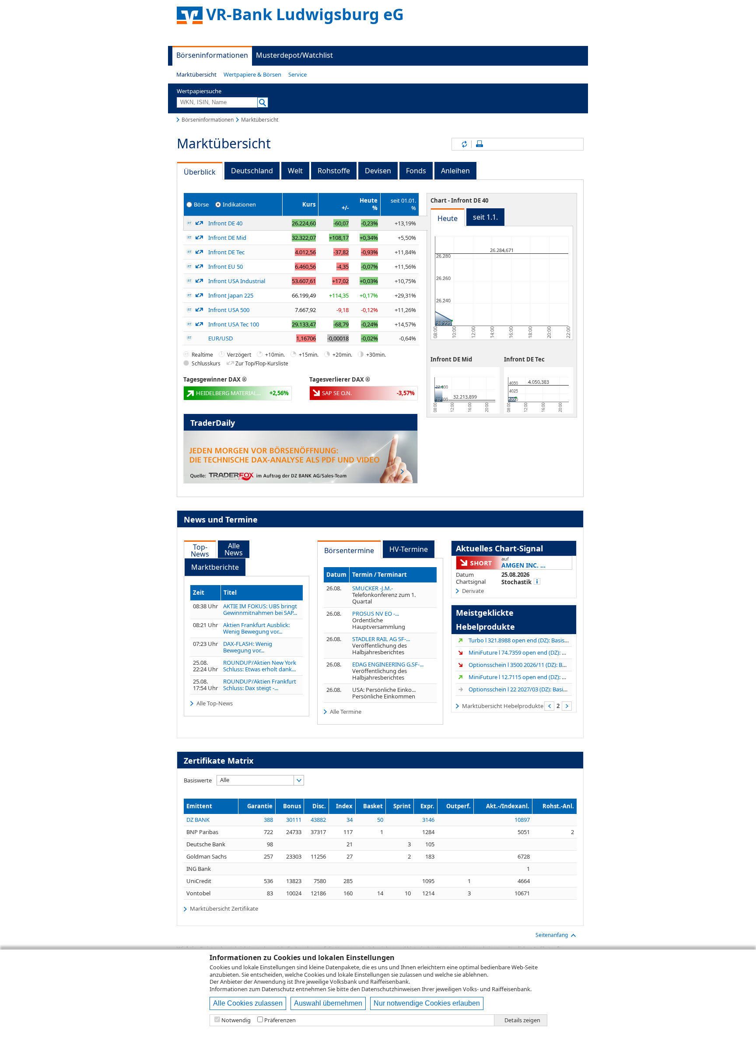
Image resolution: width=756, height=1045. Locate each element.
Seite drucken (479, 144)
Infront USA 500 (228, 310)
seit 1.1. (485, 217)
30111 (293, 820)
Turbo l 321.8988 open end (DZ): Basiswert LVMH (531, 640)
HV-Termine (408, 549)
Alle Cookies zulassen (248, 1003)
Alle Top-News (214, 703)
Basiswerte (198, 780)
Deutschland (252, 170)
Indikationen (239, 204)
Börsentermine (349, 550)
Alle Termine (345, 711)
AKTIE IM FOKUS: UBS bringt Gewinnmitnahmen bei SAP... (260, 609)
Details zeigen (522, 1020)
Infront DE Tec (226, 252)
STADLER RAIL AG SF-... (381, 639)
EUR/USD (220, 338)
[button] (196, 74)
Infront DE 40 (225, 223)
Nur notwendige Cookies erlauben (427, 1003)
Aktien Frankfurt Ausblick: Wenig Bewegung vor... (256, 628)
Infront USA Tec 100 (233, 324)
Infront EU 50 (225, 266)
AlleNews (233, 549)
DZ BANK (198, 820)
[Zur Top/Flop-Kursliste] (199, 223)
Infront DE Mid (227, 238)
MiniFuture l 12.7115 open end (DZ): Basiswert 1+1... (535, 677)
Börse (201, 204)
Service (297, 74)
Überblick (200, 172)
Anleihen (455, 170)
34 (349, 820)
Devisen (378, 170)
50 (380, 820)
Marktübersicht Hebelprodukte (502, 705)
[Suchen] (262, 102)
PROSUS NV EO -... (375, 613)
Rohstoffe (334, 170)
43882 (318, 820)
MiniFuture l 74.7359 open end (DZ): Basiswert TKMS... (538, 652)
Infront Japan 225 (230, 295)
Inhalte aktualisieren (464, 144)
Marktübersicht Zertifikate (224, 908)
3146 (428, 820)
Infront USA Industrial (236, 281)
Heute (448, 218)
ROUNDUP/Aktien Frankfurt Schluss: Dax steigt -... (259, 684)
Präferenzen (280, 1020)
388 (268, 820)
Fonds (416, 170)
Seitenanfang (552, 935)
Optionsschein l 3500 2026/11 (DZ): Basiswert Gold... (535, 665)
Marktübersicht (196, 74)
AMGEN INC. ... (523, 565)
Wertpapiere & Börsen (252, 74)
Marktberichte (215, 567)
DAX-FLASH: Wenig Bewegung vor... (247, 647)
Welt (295, 170)
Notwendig (236, 1020)
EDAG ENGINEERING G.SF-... (388, 664)
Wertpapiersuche (199, 91)
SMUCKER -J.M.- (372, 588)
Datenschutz (278, 989)
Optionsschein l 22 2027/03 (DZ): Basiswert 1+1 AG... (535, 689)
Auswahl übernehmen (328, 1003)
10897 (522, 820)
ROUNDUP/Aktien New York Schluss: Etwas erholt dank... (259, 666)
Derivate (473, 590)
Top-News (200, 550)
